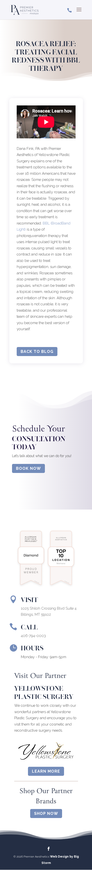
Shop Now (46, 813)
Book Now (28, 468)
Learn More (46, 771)
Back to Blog (37, 351)
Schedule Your (38, 429)
